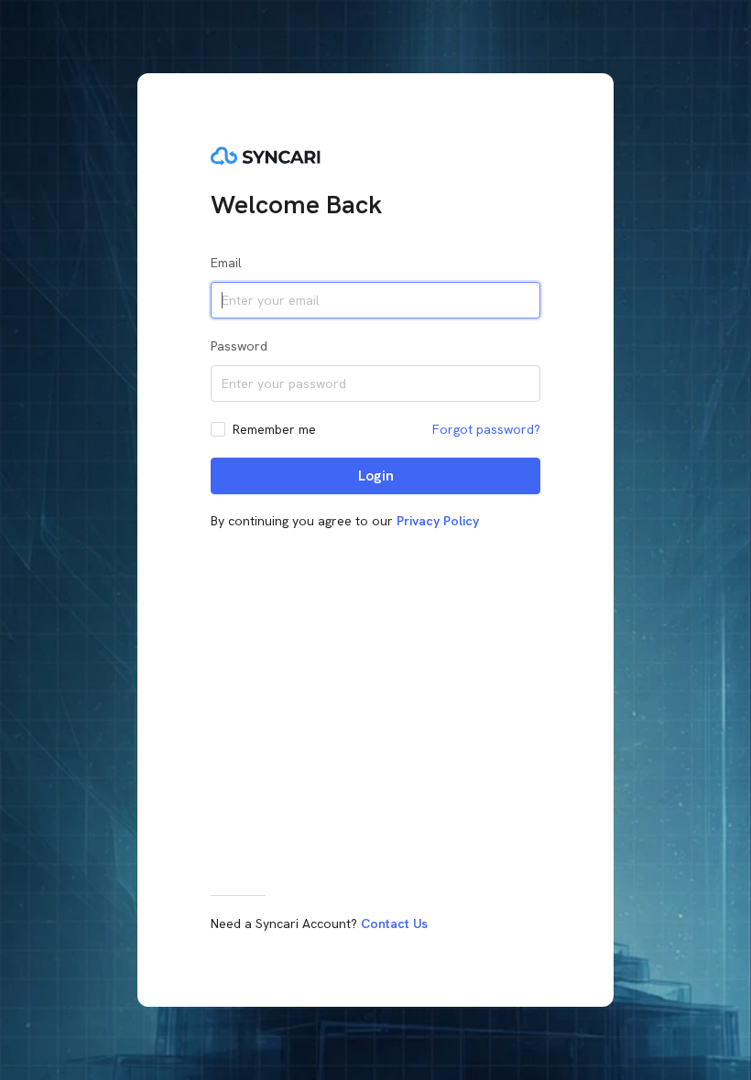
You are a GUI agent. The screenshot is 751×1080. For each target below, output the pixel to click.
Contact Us (394, 923)
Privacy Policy (438, 521)
